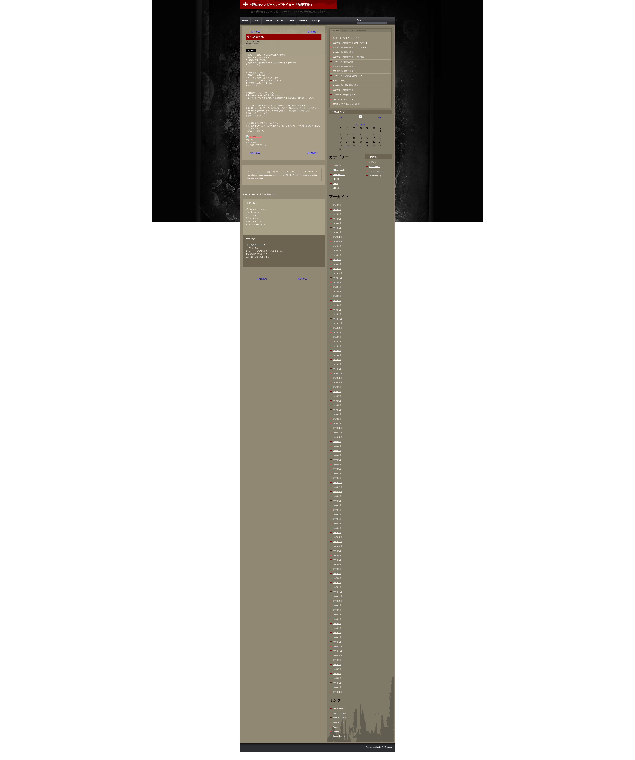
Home (245, 20)
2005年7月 (337, 669)
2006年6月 (337, 619)
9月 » (380, 118)
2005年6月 (337, 674)
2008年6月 (337, 510)
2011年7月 (337, 341)
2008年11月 (337, 487)
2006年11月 (337, 596)
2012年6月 (337, 291)
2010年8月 (337, 392)
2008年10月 (337, 492)
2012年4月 (337, 301)
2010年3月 (337, 414)
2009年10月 (337, 437)
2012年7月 (337, 287)
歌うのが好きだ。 (256, 36)
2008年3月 (337, 523)
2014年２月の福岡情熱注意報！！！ (347, 76)
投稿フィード (374, 167)
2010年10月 (337, 382)
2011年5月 (337, 351)
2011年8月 (337, 337)
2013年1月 (337, 269)
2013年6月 (337, 255)
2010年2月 (337, 419)
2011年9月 (337, 332)
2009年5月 (337, 460)
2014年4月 (337, 223)
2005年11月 (337, 651)
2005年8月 (337, 665)
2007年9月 (337, 551)
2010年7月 (337, 396)
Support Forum (339, 736)
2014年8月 (337, 205)
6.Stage (316, 20)
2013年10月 (337, 241)
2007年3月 (337, 578)
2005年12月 (337, 646)
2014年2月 (337, 228)
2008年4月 (337, 519)
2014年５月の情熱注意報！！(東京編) (348, 57)
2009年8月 (337, 446)
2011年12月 (337, 319)
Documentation (339, 709)
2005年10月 (337, 655)
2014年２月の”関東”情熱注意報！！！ (348, 85)
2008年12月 (337, 483)
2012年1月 (337, 314)
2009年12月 (337, 428)
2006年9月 (337, 605)
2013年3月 (337, 264)
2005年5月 (337, 678)
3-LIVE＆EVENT (339, 170)
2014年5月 (337, 219)
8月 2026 (360, 124)
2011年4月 (337, 355)
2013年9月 (337, 246)
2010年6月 (337, 401)
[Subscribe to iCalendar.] (360, 118)
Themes (336, 731)
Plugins (335, 727)
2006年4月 (337, 628)
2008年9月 (337, 496)
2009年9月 (337, 442)
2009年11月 (337, 432)
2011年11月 (337, 323)
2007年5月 (337, 569)
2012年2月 (337, 310)
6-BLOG (259, 41)
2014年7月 (337, 210)
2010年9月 (337, 387)
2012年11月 (337, 278)
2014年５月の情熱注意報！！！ (346, 62)
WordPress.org (375, 176)
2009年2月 (337, 473)
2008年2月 (337, 528)
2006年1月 (337, 642)
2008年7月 (337, 505)
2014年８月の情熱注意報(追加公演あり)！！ (351, 43)
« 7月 (340, 118)
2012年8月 (337, 282)
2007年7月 (337, 560)
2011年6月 (337, 346)
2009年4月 (337, 464)
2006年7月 (337, 614)
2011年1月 (337, 369)
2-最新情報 (337, 165)
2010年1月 (337, 423)
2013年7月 (337, 250)
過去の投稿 (361, 30)
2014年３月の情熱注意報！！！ (346, 71)
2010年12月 (337, 373)
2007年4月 (337, 574)
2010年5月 (337, 405)
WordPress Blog (339, 718)
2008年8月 (337, 501)
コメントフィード (376, 171)
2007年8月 (337, 555)
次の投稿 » (312, 32)
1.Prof (256, 20)
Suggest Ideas (338, 722)
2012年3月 (337, 305)
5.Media (303, 20)
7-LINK (335, 184)
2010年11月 (337, 378)
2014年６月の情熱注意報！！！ (346, 52)
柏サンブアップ (339, 81)
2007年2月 (337, 583)
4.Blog (291, 20)
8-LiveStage (337, 188)
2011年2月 (337, 364)
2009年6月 (337, 455)
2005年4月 (337, 683)
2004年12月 (337, 692)
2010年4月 (337, 410)
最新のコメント (348, 30)
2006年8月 (337, 610)
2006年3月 (337, 633)
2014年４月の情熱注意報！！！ (346, 66)
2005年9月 (337, 660)
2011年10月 (337, 328)
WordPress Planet (340, 713)
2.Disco (268, 20)
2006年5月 (337, 624)
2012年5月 (337, 296)
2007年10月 (337, 546)
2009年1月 (337, 478)
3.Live (280, 20)
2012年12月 (337, 273)
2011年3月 (337, 360)
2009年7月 (337, 451)
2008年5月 (337, 514)
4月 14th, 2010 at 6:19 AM (256, 209)
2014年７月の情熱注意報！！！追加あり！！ (351, 47)
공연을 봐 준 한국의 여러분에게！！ (347, 104)
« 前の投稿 (254, 32)
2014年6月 (337, 214)
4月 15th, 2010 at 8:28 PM (256, 245)
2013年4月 (337, 260)
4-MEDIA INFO (339, 175)
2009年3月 (337, 469)
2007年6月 (337, 564)
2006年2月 (337, 637)
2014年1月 (337, 232)
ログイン (372, 162)
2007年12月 (337, 537)
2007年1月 (337, 587)
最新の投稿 (335, 30)
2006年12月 (337, 592)
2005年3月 (337, 687)
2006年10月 (337, 601)
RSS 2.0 (289, 175)
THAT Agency (387, 747)
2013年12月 (337, 237)
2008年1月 (337, 533)
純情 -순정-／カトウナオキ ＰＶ (346, 38)
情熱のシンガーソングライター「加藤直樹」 (282, 4)
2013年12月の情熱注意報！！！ (346, 95)
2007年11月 (337, 542)
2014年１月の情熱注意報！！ (345, 90)
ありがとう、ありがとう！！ (345, 99)
